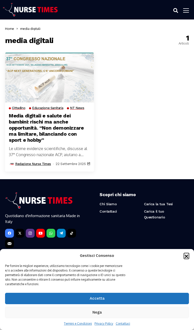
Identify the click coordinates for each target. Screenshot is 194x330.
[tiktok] (71, 233)
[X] (19, 233)
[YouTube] (40, 233)
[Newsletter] (9, 243)
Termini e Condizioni (78, 323)
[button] (186, 255)
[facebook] (9, 233)
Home (9, 29)
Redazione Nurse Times (33, 164)
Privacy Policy (103, 323)
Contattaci (123, 323)
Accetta (97, 298)
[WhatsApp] (50, 233)
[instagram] (30, 233)
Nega (97, 312)
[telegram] (61, 233)
